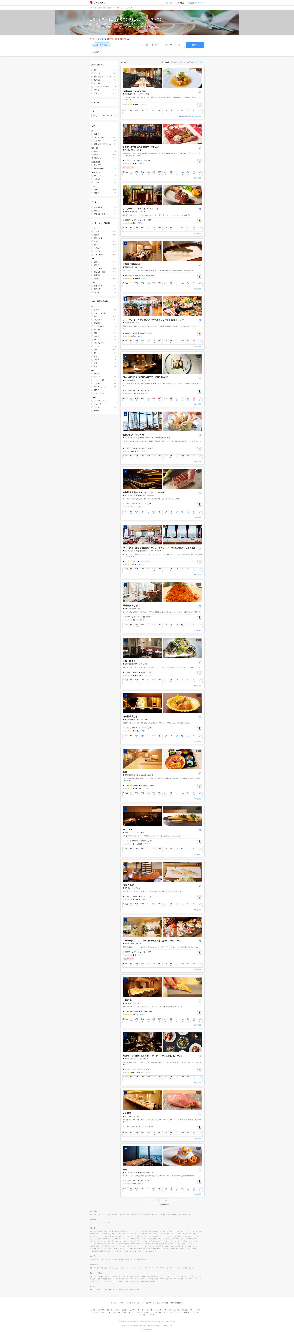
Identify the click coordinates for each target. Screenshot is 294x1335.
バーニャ (135, 1251)
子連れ (176, 1279)
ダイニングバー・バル (96, 1236)
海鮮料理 (92, 1233)
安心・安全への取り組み (160, 1303)
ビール (118, 1268)
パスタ (118, 1233)
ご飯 (201, 1236)
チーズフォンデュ (186, 1241)
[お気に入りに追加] (200, 91)
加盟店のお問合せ (175, 1303)
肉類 (96, 1259)
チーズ (115, 1259)
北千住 (143, 1214)
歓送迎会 (100, 1276)
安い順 (201, 62)
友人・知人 (93, 1276)
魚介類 (92, 1259)
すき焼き (190, 1239)
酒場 (142, 1281)
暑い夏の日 (93, 1279)
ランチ (98, 1223)
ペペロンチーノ (115, 1246)
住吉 (157, 1214)
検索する (195, 45)
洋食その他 (124, 1231)
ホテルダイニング (100, 1281)
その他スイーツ (171, 1231)
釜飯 (154, 1248)
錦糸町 (137, 1214)
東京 (91, 1214)
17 (199, 471)
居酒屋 (96, 1231)
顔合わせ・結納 (140, 1276)
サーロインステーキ (191, 1246)
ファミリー (163, 1276)
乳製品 (101, 1259)
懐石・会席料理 (182, 1233)
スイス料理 (166, 1241)
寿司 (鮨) (133, 1233)
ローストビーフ (162, 1236)
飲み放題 (106, 1279)
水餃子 (196, 1239)
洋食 (100, 1231)
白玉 (187, 1248)
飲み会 (156, 1276)
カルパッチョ (94, 1239)
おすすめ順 (165, 62)
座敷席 (137, 1290)
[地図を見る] (199, 105)
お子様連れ (97, 1290)
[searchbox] (119, 45)
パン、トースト (164, 1233)
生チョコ (157, 1243)
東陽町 (148, 1214)
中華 (115, 1236)
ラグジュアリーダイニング (138, 1279)
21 (199, 1148)
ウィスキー (170, 1268)
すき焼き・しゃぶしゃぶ (182, 1236)
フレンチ (173, 1233)
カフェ (144, 1246)
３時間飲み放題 (150, 1281)
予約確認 (181, 3)
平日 (111, 1279)
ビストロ (171, 1243)
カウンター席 (113, 1290)
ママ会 (162, 1279)
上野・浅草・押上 (99, 1214)
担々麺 (119, 1251)
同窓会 (115, 1276)
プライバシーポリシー (118, 1303)
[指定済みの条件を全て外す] (147, 45)
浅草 (111, 1214)
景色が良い (168, 1279)
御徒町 (174, 1214)
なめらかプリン (123, 1248)
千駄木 (169, 1214)
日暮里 (180, 1214)
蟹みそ (118, 1243)
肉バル (124, 1312)
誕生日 (132, 1276)
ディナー (92, 1223)
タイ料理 (95, 1312)
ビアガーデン (195, 1312)
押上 (115, 1214)
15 (199, 298)
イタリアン (181, 1231)
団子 (115, 1248)
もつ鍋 (132, 1239)
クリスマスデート (184, 1276)
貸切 (127, 1281)
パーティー (196, 1279)
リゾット (195, 1241)
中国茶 (185, 1268)
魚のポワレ (109, 1248)
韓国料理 (153, 1239)
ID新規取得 (192, 3)
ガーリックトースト (134, 1246)
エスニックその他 (95, 1243)
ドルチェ (125, 1239)
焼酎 (91, 1268)
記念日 (170, 1276)
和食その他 (157, 1231)
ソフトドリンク (104, 1268)
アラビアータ (175, 1241)
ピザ (97, 1241)
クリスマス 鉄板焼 (118, 1281)
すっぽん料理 (94, 1251)
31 (199, 126)
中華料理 (106, 1239)
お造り (200, 1231)
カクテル (191, 1268)
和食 (91, 1231)
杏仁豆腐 (153, 1236)
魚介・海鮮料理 (115, 1231)
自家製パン (160, 1246)
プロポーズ (108, 1276)
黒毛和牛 (139, 1259)
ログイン (201, 3)
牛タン (151, 1233)
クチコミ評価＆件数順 (191, 62)
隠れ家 (109, 1281)
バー (111, 1239)
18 (199, 695)
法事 (131, 1281)
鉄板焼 (137, 1239)
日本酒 (96, 1268)
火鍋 (176, 1246)
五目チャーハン (111, 1251)
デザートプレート (115, 1241)
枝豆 (144, 1259)
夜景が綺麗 (188, 1279)
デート (176, 1276)
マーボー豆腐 (143, 1241)
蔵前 (184, 1214)
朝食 (108, 1223)
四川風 (181, 1246)
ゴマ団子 (193, 1248)
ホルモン (99, 1233)
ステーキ (92, 1241)
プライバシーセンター (135, 1303)
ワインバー (117, 1239)
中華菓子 (136, 1236)
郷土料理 (146, 1231)
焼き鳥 (107, 1236)
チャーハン (178, 1243)
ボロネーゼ (134, 1241)
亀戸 (153, 1214)
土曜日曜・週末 (119, 1279)
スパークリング (145, 1268)
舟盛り (159, 1248)
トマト (133, 1259)
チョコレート (125, 1233)
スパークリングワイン (158, 1268)
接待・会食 (149, 1276)
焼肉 (151, 1231)
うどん (112, 1233)
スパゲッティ (145, 1236)
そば (158, 1239)
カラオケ (171, 1236)
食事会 (156, 1279)
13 (199, 70)
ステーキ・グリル (195, 1310)
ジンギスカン (147, 1248)
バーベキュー (144, 1315)
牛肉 (122, 1259)
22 (199, 864)
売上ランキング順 (176, 62)
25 (199, 356)
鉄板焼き (184, 1310)
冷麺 (162, 1243)
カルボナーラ (125, 1243)
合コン (121, 1276)
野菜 (106, 1259)
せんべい (124, 1246)
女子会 (126, 1276)
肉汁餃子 (102, 1251)
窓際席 (132, 1290)
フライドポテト (142, 1233)
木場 (188, 1214)
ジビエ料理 (166, 1248)
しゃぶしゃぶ (145, 1239)
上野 (107, 1214)
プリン (191, 1243)
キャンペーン (196, 1276)
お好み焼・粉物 (94, 1246)
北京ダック (139, 1243)
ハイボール (178, 1268)
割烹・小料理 (193, 1233)
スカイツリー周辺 (124, 1214)
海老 (110, 1259)
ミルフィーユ (149, 1243)
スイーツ (106, 1231)
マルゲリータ (105, 1241)
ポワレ (185, 1243)
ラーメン (183, 1239)
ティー (104, 1223)
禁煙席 (121, 1290)
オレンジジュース (133, 1268)
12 (199, 188)
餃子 (100, 1239)
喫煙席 (126, 1290)
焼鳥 (111, 1236)
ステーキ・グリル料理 (125, 1236)
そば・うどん (105, 1246)
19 (199, 1035)
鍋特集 (181, 1279)
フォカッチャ (151, 1246)
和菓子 (156, 1233)
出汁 (187, 1231)
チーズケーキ (165, 1239)
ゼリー (155, 1251)
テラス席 (104, 1290)
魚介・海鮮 (158, 1312)
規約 (147, 1303)
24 (199, 414)
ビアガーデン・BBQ (145, 1251)
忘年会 (100, 1279)
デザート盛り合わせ (155, 1241)
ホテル (92, 1281)
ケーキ (192, 1231)
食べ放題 (150, 1279)
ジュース (124, 1268)
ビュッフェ (101, 1248)
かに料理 (106, 1233)
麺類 (164, 1231)
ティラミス (195, 1236)
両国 (132, 1214)
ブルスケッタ (127, 1251)
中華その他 (174, 1248)
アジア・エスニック (136, 1231)
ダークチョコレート (136, 1248)
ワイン (112, 1268)
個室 (126, 1279)
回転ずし (182, 1248)
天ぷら (104, 1243)
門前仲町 (162, 1214)
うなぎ (133, 1243)
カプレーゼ (93, 1248)
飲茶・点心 (110, 1243)
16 (199, 584)
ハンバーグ (126, 1241)
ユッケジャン (169, 1246)
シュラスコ (138, 1312)
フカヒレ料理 (175, 1239)
